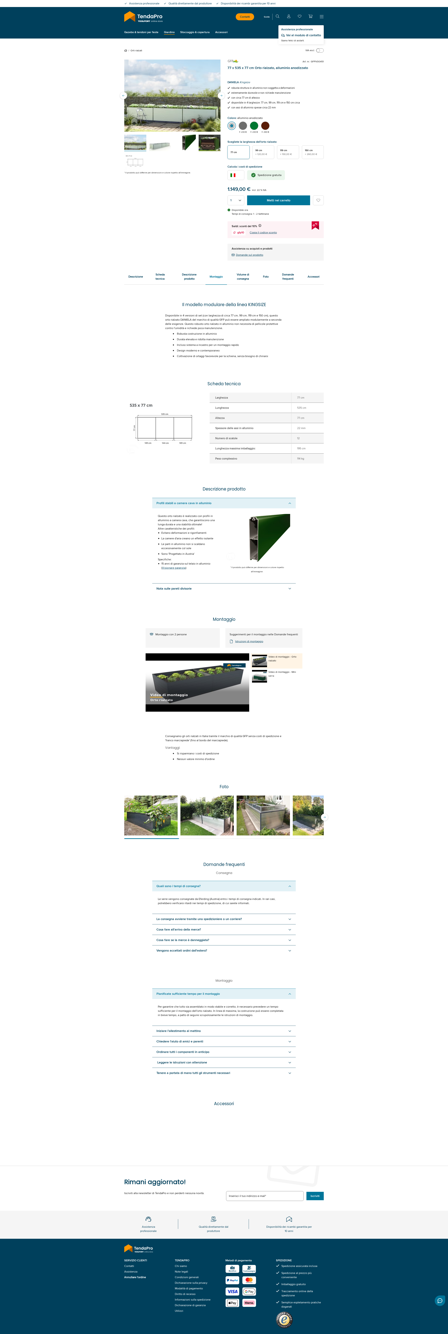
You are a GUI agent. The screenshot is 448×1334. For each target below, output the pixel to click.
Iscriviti (315, 1196)
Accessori (314, 277)
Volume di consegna (243, 276)
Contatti (245, 17)
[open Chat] (440, 1300)
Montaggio (216, 277)
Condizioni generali (187, 1277)
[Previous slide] (123, 95)
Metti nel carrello (278, 200)
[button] (310, 16)
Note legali (181, 1272)
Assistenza (130, 1272)
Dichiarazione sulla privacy (191, 1283)
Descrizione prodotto (189, 276)
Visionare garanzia (174, 568)
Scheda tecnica (160, 276)
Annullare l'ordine (135, 1277)
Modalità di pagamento (189, 1288)
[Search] (277, 17)
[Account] (289, 17)
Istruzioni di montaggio (249, 641)
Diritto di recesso (185, 1294)
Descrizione (135, 277)
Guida (267, 16)
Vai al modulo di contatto (303, 35)
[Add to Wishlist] (318, 200)
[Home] (126, 50)
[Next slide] (221, 95)
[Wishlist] (299, 17)
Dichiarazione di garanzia (190, 1305)
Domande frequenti (288, 276)
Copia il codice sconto (263, 232)
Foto (266, 277)
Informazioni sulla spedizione (193, 1300)
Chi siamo (181, 1266)
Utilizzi (179, 1311)
